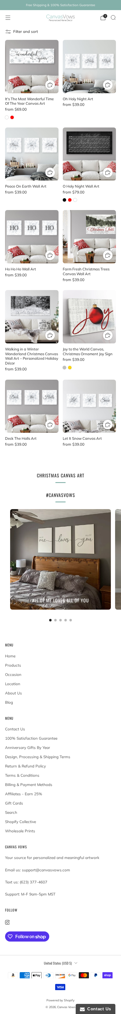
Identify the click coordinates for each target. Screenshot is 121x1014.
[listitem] (60, 5)
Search (11, 812)
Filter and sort (25, 31)
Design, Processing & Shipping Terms (37, 757)
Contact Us (15, 729)
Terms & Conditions (22, 775)
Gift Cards (14, 803)
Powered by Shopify (60, 1000)
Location (12, 684)
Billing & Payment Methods (28, 784)
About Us (13, 693)
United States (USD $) (58, 963)
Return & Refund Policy (25, 766)
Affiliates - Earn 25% (23, 794)
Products (13, 665)
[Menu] (8, 17)
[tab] (50, 620)
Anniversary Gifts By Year (27, 747)
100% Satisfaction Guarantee (31, 738)
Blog (9, 702)
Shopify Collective (20, 821)
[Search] (113, 17)
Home (10, 656)
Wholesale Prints (20, 831)
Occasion (13, 674)
